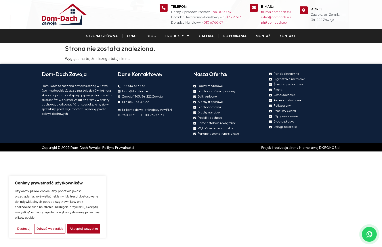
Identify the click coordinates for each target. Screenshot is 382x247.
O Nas (132, 36)
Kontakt (287, 36)
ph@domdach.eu (274, 22)
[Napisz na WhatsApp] (369, 234)
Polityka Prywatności (118, 147)
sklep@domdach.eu (276, 17)
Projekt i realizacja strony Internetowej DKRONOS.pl (300, 147)
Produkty (174, 36)
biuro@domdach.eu (276, 12)
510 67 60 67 (213, 22)
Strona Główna (102, 36)
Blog (151, 36)
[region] (57, 207)
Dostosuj (23, 228)
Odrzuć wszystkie (49, 228)
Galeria (206, 36)
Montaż (263, 36)
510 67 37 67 (222, 12)
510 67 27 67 (231, 17)
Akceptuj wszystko (84, 228)
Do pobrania (235, 36)
